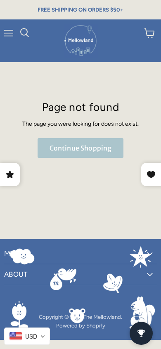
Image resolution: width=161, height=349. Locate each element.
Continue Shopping (81, 148)
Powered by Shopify (80, 326)
